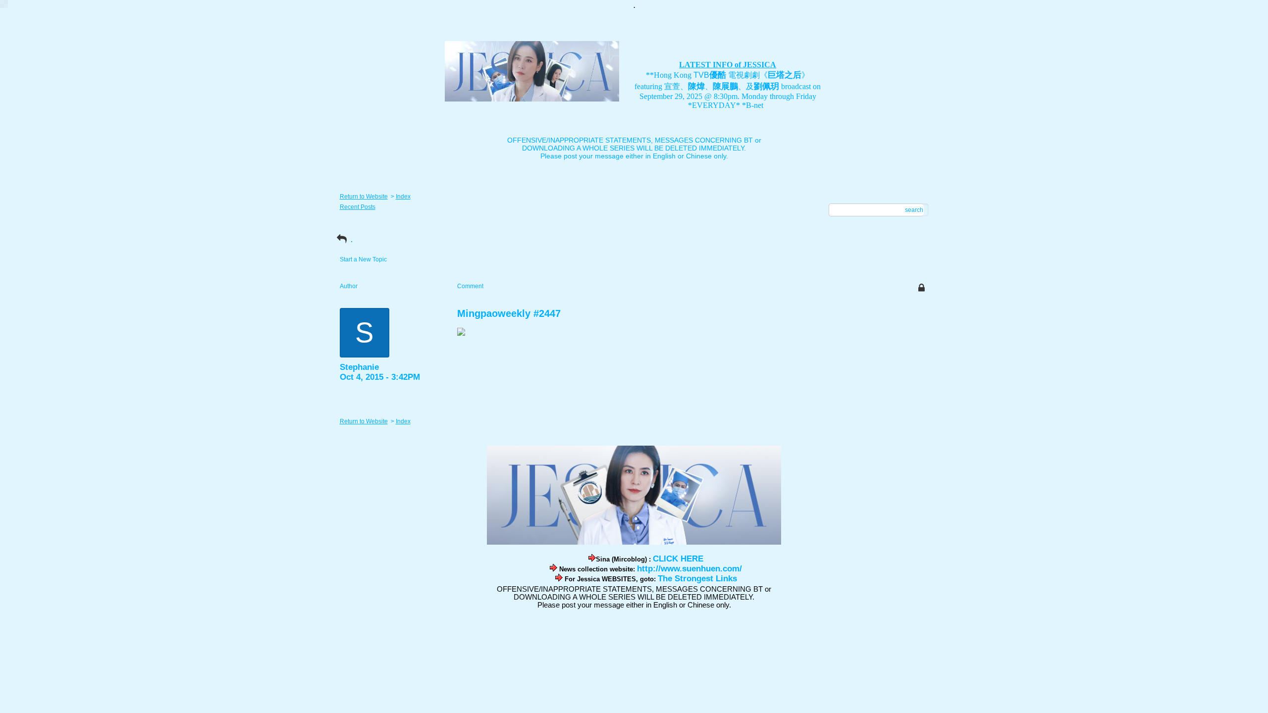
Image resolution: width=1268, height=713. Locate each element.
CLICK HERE (678, 558)
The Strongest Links (697, 578)
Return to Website (364, 196)
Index (403, 196)
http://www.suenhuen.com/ (689, 568)
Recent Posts (357, 207)
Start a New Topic (363, 259)
